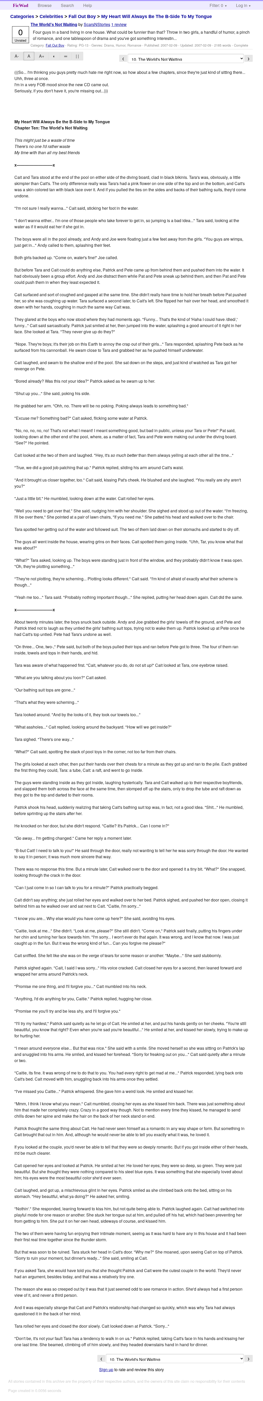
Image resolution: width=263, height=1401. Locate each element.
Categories (22, 16)
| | (77, 56)
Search (67, 5)
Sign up (106, 1369)
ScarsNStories (97, 24)
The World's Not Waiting (54, 24)
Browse (45, 5)
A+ (41, 56)
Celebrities (51, 16)
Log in (241, 5)
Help (87, 5)
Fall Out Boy (82, 16)
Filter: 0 (216, 5)
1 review (119, 24)
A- (17, 56)
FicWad (20, 5)
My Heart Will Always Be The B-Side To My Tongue (156, 16)
